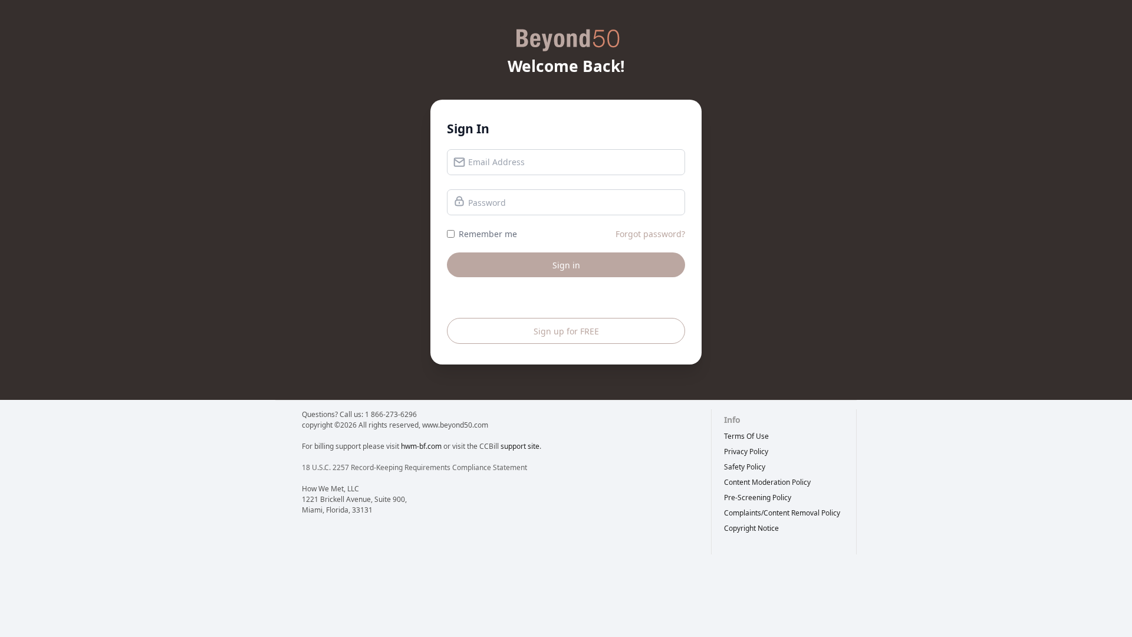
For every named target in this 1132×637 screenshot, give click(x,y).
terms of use (746, 436)
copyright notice (751, 528)
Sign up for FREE (566, 331)
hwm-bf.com (421, 446)
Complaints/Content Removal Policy (782, 513)
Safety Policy (744, 467)
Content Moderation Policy (767, 482)
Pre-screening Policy (757, 497)
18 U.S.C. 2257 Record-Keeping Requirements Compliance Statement (414, 467)
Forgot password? (650, 233)
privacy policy (746, 451)
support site (520, 446)
